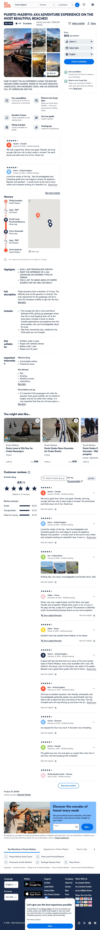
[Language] (93, 5)
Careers (68, 887)
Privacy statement (62, 838)
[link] (22, 441)
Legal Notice (49, 887)
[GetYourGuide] (7, 4)
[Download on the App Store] (33, 894)
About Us (68, 883)
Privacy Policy (49, 890)
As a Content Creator (83, 887)
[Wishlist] (84, 5)
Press (67, 894)
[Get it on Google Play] (33, 884)
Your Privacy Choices (52, 894)
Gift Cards (69, 898)
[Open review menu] (94, 493)
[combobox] (75, 481)
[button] (23, 23)
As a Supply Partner (82, 883)
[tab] (22, 849)
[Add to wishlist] (37, 420)
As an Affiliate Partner (83, 890)
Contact (47, 883)
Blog (67, 890)
